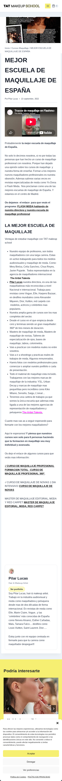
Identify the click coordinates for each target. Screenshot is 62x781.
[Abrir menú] (48, 6)
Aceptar (31, 753)
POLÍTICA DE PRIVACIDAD (39, 777)
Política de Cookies (18, 777)
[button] (57, 723)
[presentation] (31, 696)
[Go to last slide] (8, 708)
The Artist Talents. (32, 412)
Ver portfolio (16, 589)
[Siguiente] (53, 708)
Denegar (31, 761)
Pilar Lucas (13, 99)
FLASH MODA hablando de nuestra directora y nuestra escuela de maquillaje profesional (27, 210)
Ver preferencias (31, 770)
